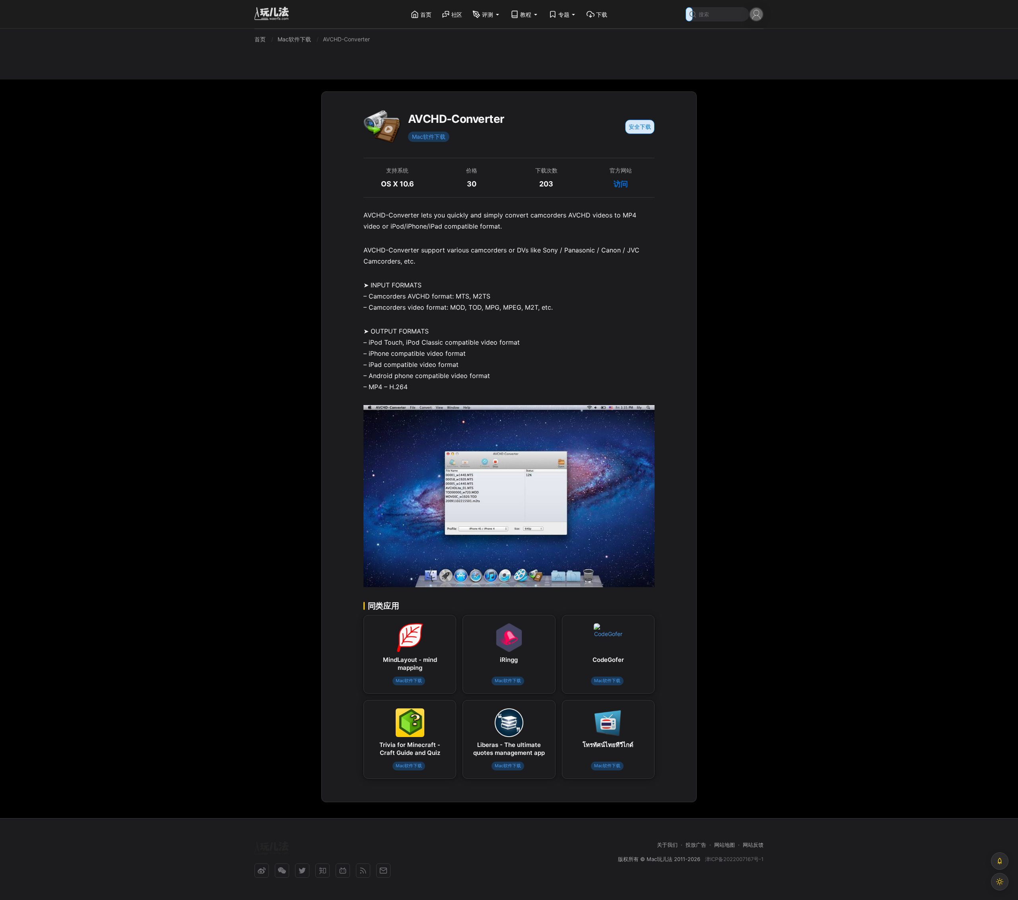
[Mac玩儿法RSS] (363, 870)
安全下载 (640, 126)
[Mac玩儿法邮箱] (383, 870)
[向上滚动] (999, 861)
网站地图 (724, 845)
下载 (601, 14)
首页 (425, 14)
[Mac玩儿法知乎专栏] (322, 870)
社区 (456, 14)
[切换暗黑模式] (999, 881)
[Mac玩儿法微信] (282, 870)
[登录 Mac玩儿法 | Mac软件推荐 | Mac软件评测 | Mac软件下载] (756, 13)
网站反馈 (753, 845)
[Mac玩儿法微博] (261, 870)
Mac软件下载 (428, 136)
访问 (621, 184)
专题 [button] (563, 14)
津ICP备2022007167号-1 (734, 859)
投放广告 (696, 845)
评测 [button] (487, 14)
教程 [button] (525, 14)
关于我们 (667, 845)
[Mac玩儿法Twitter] (302, 870)
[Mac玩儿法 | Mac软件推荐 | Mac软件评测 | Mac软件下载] (273, 14)
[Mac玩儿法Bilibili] (343, 870)
